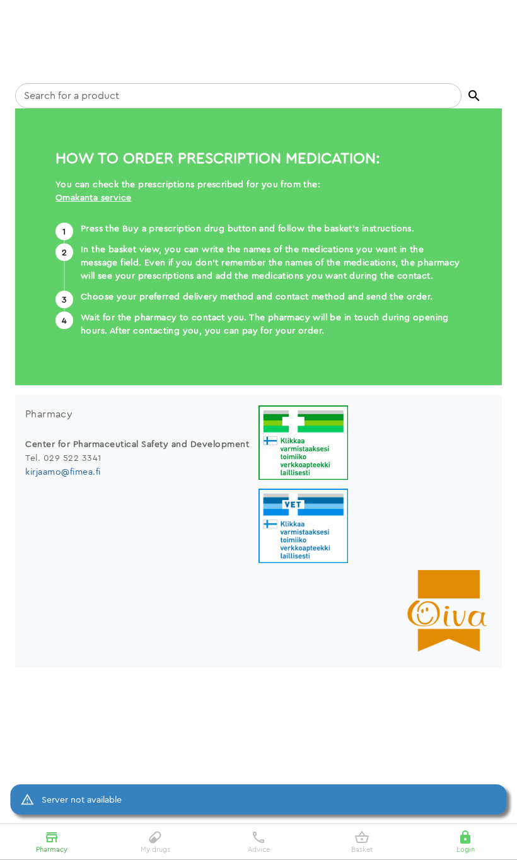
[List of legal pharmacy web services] (375, 444)
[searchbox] (238, 95)
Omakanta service (93, 197)
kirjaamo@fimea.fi (63, 471)
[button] (474, 95)
